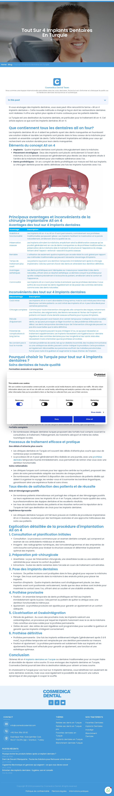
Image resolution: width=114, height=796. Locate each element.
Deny (57, 419)
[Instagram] (51, 702)
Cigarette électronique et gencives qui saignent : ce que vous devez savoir (35, 765)
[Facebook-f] (57, 702)
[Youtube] (63, 702)
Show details (96, 412)
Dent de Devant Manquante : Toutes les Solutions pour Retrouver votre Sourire (36, 759)
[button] (105, 100)
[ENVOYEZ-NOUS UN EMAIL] (6, 724)
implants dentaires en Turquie (41, 659)
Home (3, 64)
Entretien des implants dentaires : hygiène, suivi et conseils (27, 770)
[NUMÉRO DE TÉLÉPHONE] (6, 731)
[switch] (44, 404)
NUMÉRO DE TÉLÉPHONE (20, 730)
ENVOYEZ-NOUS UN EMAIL (20, 722)
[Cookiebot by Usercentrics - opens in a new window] (95, 375)
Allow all (89, 419)
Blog (10, 64)
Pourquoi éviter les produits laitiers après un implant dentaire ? (29, 754)
